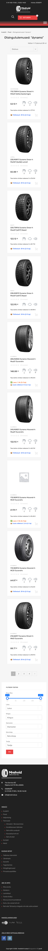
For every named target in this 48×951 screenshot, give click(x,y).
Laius (7, 704)
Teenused (6, 821)
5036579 (39, 2)
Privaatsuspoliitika (9, 871)
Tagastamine (7, 865)
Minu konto (7, 887)
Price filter (9, 693)
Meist (5, 843)
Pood (9, 32)
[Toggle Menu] (45, 23)
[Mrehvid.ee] (23, 12)
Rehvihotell (10, 837)
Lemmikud (6, 893)
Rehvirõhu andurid (12, 830)
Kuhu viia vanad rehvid (11, 903)
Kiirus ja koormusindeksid (12, 900)
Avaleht (3, 32)
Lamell (12, 157)
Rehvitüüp (9, 732)
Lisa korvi (36, 115)
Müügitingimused (9, 868)
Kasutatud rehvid (12, 834)
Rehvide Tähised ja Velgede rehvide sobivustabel (20, 906)
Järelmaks (7, 858)
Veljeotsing (7, 818)
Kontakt (6, 840)
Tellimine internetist (10, 855)
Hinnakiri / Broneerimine (14, 824)
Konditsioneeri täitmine (14, 827)
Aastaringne (14, 89)
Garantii (6, 862)
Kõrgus (8, 713)
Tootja (8, 741)
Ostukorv (6, 890)
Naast (12, 225)
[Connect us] (4, 938)
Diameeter (9, 723)
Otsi (9, 752)
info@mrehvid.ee (11, 795)
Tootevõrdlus (7, 897)
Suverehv (13, 356)
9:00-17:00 (12, 2)
